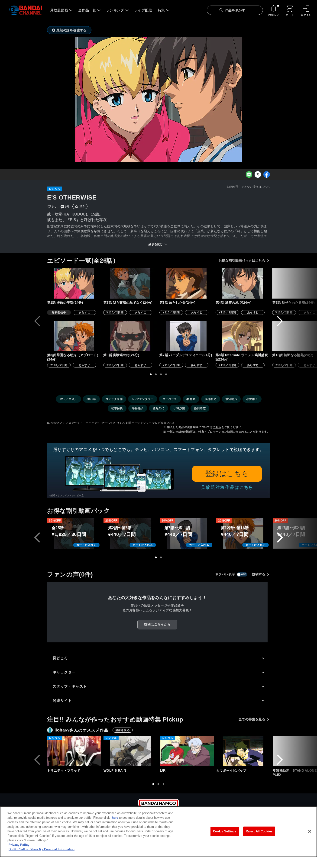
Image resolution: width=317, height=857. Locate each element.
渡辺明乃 (231, 399)
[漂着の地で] (242, 283)
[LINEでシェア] (249, 174)
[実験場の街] (130, 336)
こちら (265, 186)
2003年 (91, 399)
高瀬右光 (210, 399)
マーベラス (170, 399)
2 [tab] (156, 374)
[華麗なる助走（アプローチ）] (74, 336)
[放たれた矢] (186, 283)
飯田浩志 (200, 408)
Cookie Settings (224, 831)
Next (280, 321)
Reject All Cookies (259, 831)
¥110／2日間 (115, 312)
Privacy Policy (19, 845)
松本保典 (117, 408)
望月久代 (158, 408)
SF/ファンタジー (142, 399)
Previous (37, 321)
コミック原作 (114, 399)
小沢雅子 (252, 399)
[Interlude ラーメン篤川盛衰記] (242, 336)
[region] (158, 831)
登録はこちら (227, 473)
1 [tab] (151, 374)
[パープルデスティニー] (186, 336)
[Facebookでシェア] (266, 174)
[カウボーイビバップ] (243, 751)
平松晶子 (137, 408)
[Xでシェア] (258, 174)
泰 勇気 (191, 399)
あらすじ (84, 312)
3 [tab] (161, 374)
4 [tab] (166, 374)
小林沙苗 (179, 408)
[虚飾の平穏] (74, 283)
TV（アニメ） (68, 399)
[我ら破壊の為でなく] (130, 283)
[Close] (309, 831)
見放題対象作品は (227, 487)
